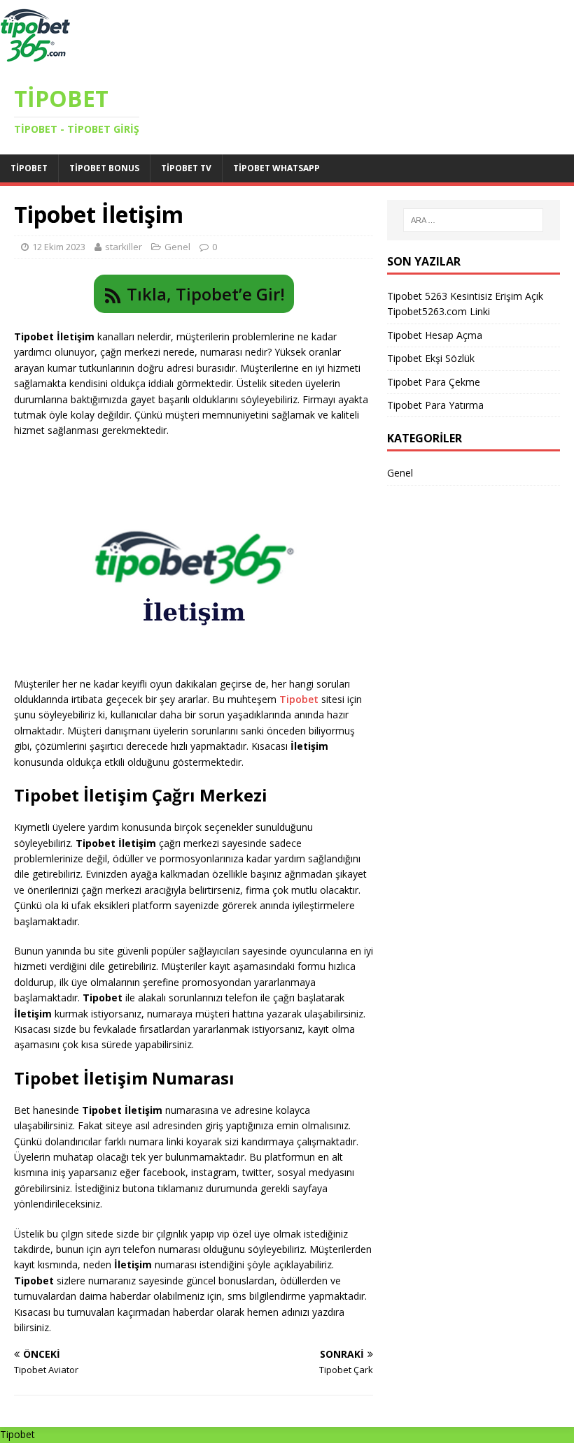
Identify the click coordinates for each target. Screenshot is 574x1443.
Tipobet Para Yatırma (435, 405)
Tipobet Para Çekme (433, 382)
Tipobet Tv (186, 168)
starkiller (123, 246)
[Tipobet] (35, 61)
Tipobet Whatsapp (276, 168)
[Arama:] (473, 220)
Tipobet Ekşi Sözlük (431, 358)
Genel (177, 246)
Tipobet (29, 168)
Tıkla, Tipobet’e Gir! (206, 293)
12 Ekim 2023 (58, 246)
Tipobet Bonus (104, 168)
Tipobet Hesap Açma (434, 335)
